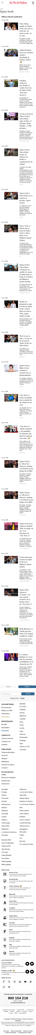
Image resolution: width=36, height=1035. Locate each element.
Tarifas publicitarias (8, 752)
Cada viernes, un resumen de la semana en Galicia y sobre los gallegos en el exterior (21, 917)
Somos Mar (5, 826)
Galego (22, 698)
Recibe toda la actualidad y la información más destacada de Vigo (20, 946)
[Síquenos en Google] (9, 987)
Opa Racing (6, 849)
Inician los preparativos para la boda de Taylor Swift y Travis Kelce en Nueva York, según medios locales (25, 308)
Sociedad (5, 813)
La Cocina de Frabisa (27, 804)
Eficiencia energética (8, 777)
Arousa (22, 713)
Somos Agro (6, 823)
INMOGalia (5, 761)
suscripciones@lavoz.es (18, 1002)
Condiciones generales (10, 1032)
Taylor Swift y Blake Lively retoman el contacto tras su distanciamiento (25, 370)
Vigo (21, 743)
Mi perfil (4, 724)
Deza (21, 722)
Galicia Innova (24, 826)
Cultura (4, 817)
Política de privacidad (16, 1031)
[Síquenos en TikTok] (30, 981)
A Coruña (23, 706)
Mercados (23, 832)
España (4, 801)
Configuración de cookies (24, 1032)
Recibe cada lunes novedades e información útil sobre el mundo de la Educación (20, 895)
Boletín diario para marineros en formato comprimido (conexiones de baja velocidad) (21, 909)
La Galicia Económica (9, 832)
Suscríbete (5, 716)
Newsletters (5, 727)
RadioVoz (6, 1011)
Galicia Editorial (22, 1013)
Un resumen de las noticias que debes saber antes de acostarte (21, 881)
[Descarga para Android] (32, 964)
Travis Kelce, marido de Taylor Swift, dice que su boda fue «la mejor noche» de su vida (26, 29)
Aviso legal (6, 1031)
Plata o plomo (24, 810)
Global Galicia (24, 798)
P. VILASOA (22, 678)
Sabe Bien (23, 795)
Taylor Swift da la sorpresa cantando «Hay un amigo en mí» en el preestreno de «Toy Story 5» (26, 529)
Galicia (4, 795)
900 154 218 (18, 998)
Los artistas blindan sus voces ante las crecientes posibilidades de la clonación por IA (26, 659)
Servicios (4, 755)
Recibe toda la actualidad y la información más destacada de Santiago (20, 939)
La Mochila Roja (25, 823)
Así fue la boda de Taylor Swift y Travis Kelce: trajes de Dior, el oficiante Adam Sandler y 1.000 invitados (26, 121)
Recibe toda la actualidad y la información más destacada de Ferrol (20, 931)
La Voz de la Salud (26, 792)
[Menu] (3, 3)
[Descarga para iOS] (27, 964)
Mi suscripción (6, 707)
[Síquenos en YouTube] (25, 981)
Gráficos (4, 820)
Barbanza (23, 716)
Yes (21, 838)
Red (21, 807)
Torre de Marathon (8, 843)
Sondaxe (12, 1011)
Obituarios (5, 829)
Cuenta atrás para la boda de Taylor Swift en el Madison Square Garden (25, 562)
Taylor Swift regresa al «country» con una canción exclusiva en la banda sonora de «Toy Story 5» (25, 597)
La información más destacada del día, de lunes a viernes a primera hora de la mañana (20, 874)
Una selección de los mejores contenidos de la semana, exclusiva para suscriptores (20, 887)
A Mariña (23, 709)
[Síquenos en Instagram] (14, 981)
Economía (5, 798)
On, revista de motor (26, 844)
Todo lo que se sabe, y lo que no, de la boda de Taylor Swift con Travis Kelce (26, 341)
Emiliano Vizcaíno (24, 71)
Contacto (4, 768)
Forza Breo (5, 858)
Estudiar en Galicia (26, 801)
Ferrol (22, 725)
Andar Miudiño (7, 855)
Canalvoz (18, 1011)
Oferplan (4, 758)
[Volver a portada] (18, 3)
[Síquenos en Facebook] (4, 981)
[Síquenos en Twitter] (9, 981)
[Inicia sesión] (32, 2)
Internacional (6, 804)
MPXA (15, 1013)
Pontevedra (23, 737)
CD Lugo (5, 852)
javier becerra (23, 645)
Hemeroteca (5, 713)
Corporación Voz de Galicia (8, 1009)
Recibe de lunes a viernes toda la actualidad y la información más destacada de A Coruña (20, 924)
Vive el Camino (25, 820)
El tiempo (5, 835)
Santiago (23, 740)
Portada (4, 792)
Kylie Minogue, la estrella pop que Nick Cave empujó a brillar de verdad (26, 632)
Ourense (22, 734)
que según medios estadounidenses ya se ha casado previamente (25, 169)
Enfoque (22, 817)
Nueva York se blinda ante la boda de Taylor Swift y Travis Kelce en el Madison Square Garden (25, 233)
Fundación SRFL (21, 1009)
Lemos (22, 728)
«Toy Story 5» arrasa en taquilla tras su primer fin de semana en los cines (25, 400)
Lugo (21, 731)
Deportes (5, 810)
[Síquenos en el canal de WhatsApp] (4, 987)
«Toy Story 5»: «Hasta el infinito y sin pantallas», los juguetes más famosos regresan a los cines (25, 432)
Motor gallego (6, 864)
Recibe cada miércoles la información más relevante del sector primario (21, 902)
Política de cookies (28, 1031)
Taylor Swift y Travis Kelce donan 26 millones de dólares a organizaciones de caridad (26, 157)
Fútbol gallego (6, 861)
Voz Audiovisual (30, 1009)
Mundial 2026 (6, 840)
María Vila (22, 356)
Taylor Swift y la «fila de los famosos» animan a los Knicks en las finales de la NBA (26, 466)
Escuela (22, 841)
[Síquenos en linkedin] (20, 981)
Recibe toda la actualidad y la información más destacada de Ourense (20, 953)
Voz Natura (24, 1011)
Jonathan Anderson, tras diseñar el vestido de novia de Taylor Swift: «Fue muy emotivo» (25, 87)
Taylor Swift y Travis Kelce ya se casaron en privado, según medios (26, 198)
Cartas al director (7, 738)
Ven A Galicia (24, 813)
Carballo (22, 719)
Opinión (4, 807)
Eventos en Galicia (7, 764)
